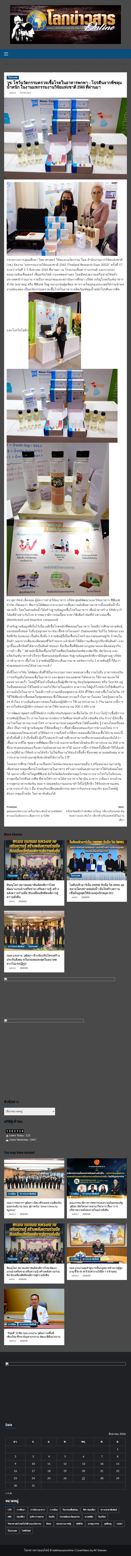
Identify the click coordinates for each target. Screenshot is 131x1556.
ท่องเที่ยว (21, 1517)
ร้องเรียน (102, 1517)
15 (117, 1464)
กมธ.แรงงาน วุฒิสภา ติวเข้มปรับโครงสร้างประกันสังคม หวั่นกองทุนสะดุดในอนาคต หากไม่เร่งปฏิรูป (33, 959)
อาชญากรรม (93, 1524)
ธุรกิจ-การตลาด (37, 1517)
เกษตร (119, 1524)
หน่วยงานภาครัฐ (63, 1524)
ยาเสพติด (89, 1517)
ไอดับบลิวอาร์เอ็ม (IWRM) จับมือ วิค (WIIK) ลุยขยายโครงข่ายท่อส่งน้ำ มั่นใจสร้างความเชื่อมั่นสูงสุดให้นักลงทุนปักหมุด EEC (96, 889)
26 (65, 1478)
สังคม (48, 1524)
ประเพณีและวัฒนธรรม (70, 1517)
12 (65, 1464)
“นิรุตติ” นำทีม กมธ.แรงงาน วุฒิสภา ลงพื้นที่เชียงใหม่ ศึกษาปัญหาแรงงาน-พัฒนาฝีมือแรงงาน (33, 1334)
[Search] (125, 54)
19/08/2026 (85, 897)
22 (117, 1471)
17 (33, 1471)
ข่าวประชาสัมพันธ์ (16, 946)
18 (48, 1471)
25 (48, 1478)
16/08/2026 (24, 968)
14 (101, 1464)
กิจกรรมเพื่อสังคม (70, 1510)
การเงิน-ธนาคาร (37, 1510)
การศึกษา (21, 1510)
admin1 (12, 93)
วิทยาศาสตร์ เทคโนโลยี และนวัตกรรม (24, 1524)
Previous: (34, 811)
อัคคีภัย (79, 1524)
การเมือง (12, 1193)
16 (15, 1471)
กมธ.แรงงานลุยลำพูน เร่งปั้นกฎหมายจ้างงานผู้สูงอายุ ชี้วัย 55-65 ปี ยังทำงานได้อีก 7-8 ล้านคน (95, 1269)
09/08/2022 (25, 93)
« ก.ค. (8, 1493)
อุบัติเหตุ (108, 1524)
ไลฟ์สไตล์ (26, 1531)
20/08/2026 (86, 1275)
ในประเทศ (12, 77)
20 (83, 1471)
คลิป (10, 1517)
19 (65, 1471)
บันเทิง (52, 1517)
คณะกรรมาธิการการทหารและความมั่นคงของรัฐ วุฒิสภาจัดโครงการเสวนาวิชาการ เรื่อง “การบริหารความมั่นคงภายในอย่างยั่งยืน (96, 1206)
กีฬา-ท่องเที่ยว (89, 1510)
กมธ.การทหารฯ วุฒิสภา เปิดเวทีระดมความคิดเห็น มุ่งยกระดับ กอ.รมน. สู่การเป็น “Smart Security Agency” (34, 1206)
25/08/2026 (86, 1214)
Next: (95, 813)
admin (12, 901)
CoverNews (82, 1550)
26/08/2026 (24, 1214)
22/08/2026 (22, 901)
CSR (10, 1510)
